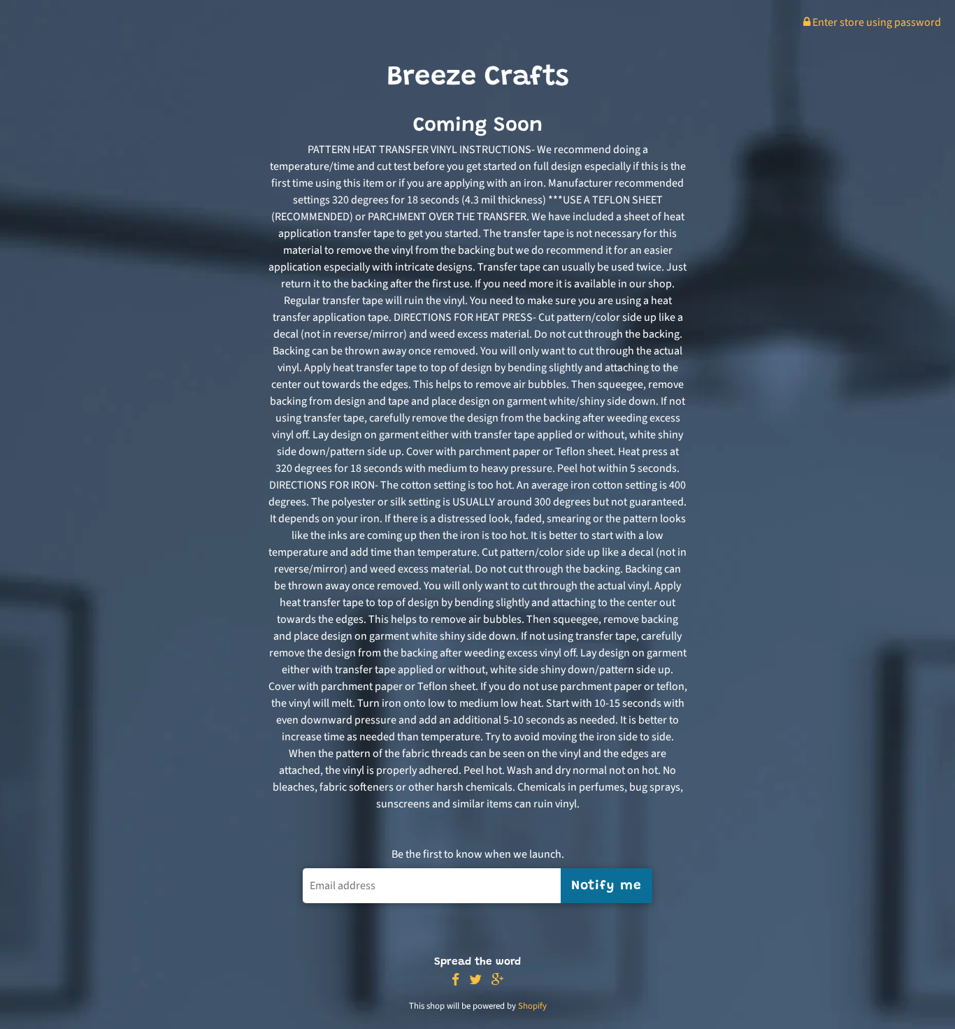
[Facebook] (455, 980)
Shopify (532, 1006)
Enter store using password (875, 22)
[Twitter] (475, 980)
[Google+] (498, 980)
